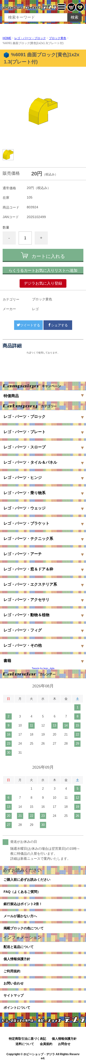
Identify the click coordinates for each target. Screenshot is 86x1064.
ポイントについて (17, 1007)
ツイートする (30, 325)
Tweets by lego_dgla (43, 668)
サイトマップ (14, 995)
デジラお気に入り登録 (43, 283)
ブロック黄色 (57, 38)
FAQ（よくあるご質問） (22, 892)
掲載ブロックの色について (24, 928)
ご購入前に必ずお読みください (27, 879)
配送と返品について (19, 947)
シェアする (59, 325)
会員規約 (46, 1044)
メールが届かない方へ (20, 916)
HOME (7, 38)
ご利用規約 (12, 971)
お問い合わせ (14, 983)
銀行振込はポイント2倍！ (23, 904)
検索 (74, 17)
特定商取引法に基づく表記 (27, 1038)
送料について (25, 1044)
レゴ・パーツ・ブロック (30, 38)
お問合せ (64, 1044)
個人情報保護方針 (17, 959)
